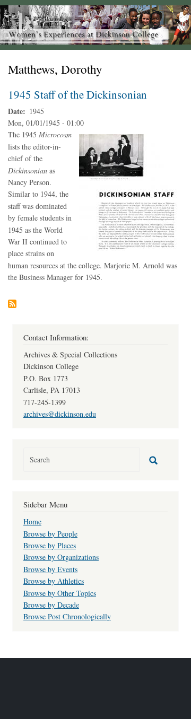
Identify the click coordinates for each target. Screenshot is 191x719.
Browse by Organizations (61, 557)
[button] (128, 192)
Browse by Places (49, 545)
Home (32, 521)
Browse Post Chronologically (67, 616)
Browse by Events (50, 569)
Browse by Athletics (53, 581)
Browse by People (50, 534)
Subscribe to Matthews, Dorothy (12, 304)
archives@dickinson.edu (59, 414)
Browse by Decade (51, 605)
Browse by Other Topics (59, 593)
